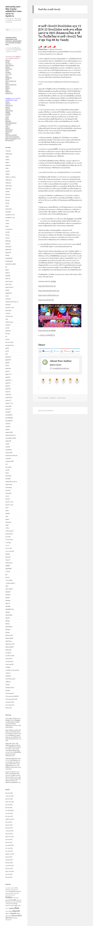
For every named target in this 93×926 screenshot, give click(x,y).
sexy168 (7, 447)
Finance (7, 238)
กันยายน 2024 (9, 860)
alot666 (7, 191)
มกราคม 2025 (9, 848)
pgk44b (7, 362)
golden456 (8, 249)
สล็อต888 (7, 606)
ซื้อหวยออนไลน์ (9, 140)
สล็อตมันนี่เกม (9, 626)
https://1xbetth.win (10, 81)
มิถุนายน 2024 (9, 868)
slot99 (7, 70)
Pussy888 (8, 412)
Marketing (8, 310)
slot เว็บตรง (8, 63)
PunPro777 (8, 400)
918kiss (7, 102)
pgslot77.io (8, 374)
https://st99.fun (9, 65)
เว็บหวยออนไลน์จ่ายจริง (11, 699)
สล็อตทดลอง (8, 77)
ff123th (7, 235)
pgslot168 (8, 368)
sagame (7, 107)
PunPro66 (8, 394)
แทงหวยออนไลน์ (9, 705)
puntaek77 (8, 409)
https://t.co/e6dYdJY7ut (47, 335)
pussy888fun (8, 415)
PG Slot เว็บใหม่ (9, 342)
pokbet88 (8, 389)
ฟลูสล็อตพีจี (8, 568)
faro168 (7, 232)
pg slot (7, 86)
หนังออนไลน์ (8, 658)
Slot (6, 464)
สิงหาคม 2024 (9, 862)
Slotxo (7, 473)
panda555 (8, 331)
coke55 (7, 223)
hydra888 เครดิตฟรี (10, 264)
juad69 (7, 290)
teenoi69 (7, 490)
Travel (7, 496)
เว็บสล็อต (7, 690)
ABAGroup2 (8, 186)
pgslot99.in (8, 380)
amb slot (7, 194)
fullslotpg (8, 241)
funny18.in (8, 246)
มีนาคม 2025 (8, 842)
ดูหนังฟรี (7, 128)
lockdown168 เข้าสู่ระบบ (11, 302)
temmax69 (8, 493)
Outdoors (8, 325)
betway (7, 200)
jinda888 (7, 275)
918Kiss (7, 174)
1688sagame (8, 154)
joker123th (8, 284)
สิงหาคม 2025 (9, 828)
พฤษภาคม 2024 (9, 871)
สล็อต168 (7, 592)
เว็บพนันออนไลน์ (9, 687)
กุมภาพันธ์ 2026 (9, 810)
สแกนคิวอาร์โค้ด (9, 655)
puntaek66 (8, 406)
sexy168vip (8, 449)
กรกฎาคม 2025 (9, 831)
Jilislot (7, 270)
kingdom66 (8, 293)
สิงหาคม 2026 (9, 793)
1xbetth (7, 171)
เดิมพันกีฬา (8, 676)
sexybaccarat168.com (11, 455)
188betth (7, 91)
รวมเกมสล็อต (8, 580)
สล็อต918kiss (8, 615)
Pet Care (7, 333)
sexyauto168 (8, 452)
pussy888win (9, 420)
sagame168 (18, 900)
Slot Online (8, 467)
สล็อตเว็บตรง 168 (9, 644)
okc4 (6, 319)
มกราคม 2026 (9, 813)
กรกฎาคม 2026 (9, 796)
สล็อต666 (7, 600)
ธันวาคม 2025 (9, 816)
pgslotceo (8, 383)
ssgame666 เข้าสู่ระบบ (11, 481)
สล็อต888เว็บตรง (9, 609)
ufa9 (6, 516)
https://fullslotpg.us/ (10, 123)
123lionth (8, 151)
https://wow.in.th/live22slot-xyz (48, 295)
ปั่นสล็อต (7, 554)
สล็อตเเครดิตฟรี (9, 647)
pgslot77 (7, 371)
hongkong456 (9, 261)
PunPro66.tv (8, 397)
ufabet (7, 519)
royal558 (7, 426)
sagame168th (9, 432)
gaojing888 (7, 891)
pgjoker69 (8, 360)
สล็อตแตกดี (8, 650)
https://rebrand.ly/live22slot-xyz (48, 291)
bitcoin (7, 203)
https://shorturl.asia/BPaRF (47, 330)
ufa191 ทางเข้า (9, 502)
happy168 (8, 252)
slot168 (7, 62)
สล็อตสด (7, 632)
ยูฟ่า (6, 574)
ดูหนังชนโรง (8, 131)
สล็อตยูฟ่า (7, 629)
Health (7, 255)
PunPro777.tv (9, 403)
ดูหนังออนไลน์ (9, 93)
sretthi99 (7, 478)
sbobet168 (8, 441)
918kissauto (8, 180)
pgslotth (7, 386)
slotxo (7, 76)
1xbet (7, 168)
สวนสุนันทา (8, 653)
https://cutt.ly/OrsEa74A (46, 300)
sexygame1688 (9, 461)
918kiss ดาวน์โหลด (10, 177)
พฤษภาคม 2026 (9, 802)
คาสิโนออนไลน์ (9, 531)
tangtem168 (8, 484)
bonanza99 (8, 209)
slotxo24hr (8, 476)
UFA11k (7, 499)
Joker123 (7, 278)
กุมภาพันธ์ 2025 (9, 845)
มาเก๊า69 (7, 571)
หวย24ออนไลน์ (9, 661)
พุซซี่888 (7, 112)
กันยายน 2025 (9, 825)
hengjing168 (8, 258)
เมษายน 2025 (8, 839)
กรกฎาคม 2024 (9, 865)
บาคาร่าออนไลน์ (9, 551)
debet (7, 226)
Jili (6, 267)
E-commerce (8, 229)
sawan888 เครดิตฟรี (10, 438)
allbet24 (7, 88)
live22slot (8, 124)
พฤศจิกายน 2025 (9, 819)
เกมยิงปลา (8, 673)
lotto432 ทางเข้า (9, 307)
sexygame (8, 458)
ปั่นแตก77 (7, 560)
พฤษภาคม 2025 (9, 836)
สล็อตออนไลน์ (9, 635)
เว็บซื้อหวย (8, 682)
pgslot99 (7, 377)
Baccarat (7, 197)
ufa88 (7, 510)
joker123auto (9, 281)
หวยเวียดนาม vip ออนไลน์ (12, 670)
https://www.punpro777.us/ (13, 138)
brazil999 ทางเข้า (10, 215)
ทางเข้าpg (8, 542)
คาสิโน (7, 528)
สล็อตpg (7, 621)
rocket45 (7, 423)
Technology (8, 487)
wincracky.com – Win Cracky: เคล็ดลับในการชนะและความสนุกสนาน (13, 11)
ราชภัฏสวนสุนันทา (10, 583)
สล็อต (6, 586)
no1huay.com (9, 316)
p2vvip (7, 328)
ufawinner (8, 522)
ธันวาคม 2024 (9, 851)
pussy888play (9, 418)
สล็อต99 (7, 618)
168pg (7, 157)
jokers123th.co (9, 287)
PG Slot (7, 339)
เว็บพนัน (7, 684)
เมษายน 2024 (8, 874)
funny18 (7, 244)
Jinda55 (7, 273)
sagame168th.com (10, 435)
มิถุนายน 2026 (9, 799)
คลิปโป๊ (7, 79)
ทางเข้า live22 (9, 539)
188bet (7, 162)
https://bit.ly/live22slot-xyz (47, 286)
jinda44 (7, 67)
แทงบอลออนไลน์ (9, 702)
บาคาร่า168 (8, 74)
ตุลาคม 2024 (8, 857)
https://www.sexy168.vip (12, 137)
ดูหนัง (6, 126)
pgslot (7, 83)
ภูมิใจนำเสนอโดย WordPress (46, 410)
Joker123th (7, 895)
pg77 (6, 354)
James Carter (55, 364)
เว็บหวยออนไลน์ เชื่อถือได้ (12, 696)
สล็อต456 (7, 595)
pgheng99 (8, 121)
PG (6, 336)
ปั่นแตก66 (7, 557)
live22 (7, 296)
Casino (7, 220)
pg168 (7, 348)
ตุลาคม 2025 (8, 822)
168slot (7, 159)
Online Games (9, 322)
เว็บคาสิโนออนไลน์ (10, 679)
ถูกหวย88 (7, 537)
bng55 (7, 206)
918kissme (8, 183)
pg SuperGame (9, 345)
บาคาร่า (7, 116)
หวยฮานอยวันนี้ (9, 664)
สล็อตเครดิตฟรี (9, 638)
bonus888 (8, 212)
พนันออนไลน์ (8, 563)
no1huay (7, 313)
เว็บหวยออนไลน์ (9, 693)
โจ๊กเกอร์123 (8, 708)
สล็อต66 (7, 597)
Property (7, 391)
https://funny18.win (10, 84)
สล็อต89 (7, 612)
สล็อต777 (7, 603)
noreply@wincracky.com (61, 368)
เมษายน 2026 (8, 804)
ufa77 (7, 508)
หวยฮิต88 (7, 667)
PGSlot (7, 365)
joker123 (7, 60)
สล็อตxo (7, 624)
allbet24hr (8, 188)
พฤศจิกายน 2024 (9, 854)
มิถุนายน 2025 (9, 833)
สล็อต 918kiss (9, 589)
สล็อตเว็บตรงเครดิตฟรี (11, 135)
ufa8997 (7, 513)
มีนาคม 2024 (8, 877)
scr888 (7, 444)
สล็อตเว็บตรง (8, 69)
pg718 (7, 351)
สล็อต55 (6, 911)
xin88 (7, 525)
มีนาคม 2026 (8, 807)
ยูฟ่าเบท (7, 577)
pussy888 (8, 72)
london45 (8, 304)
